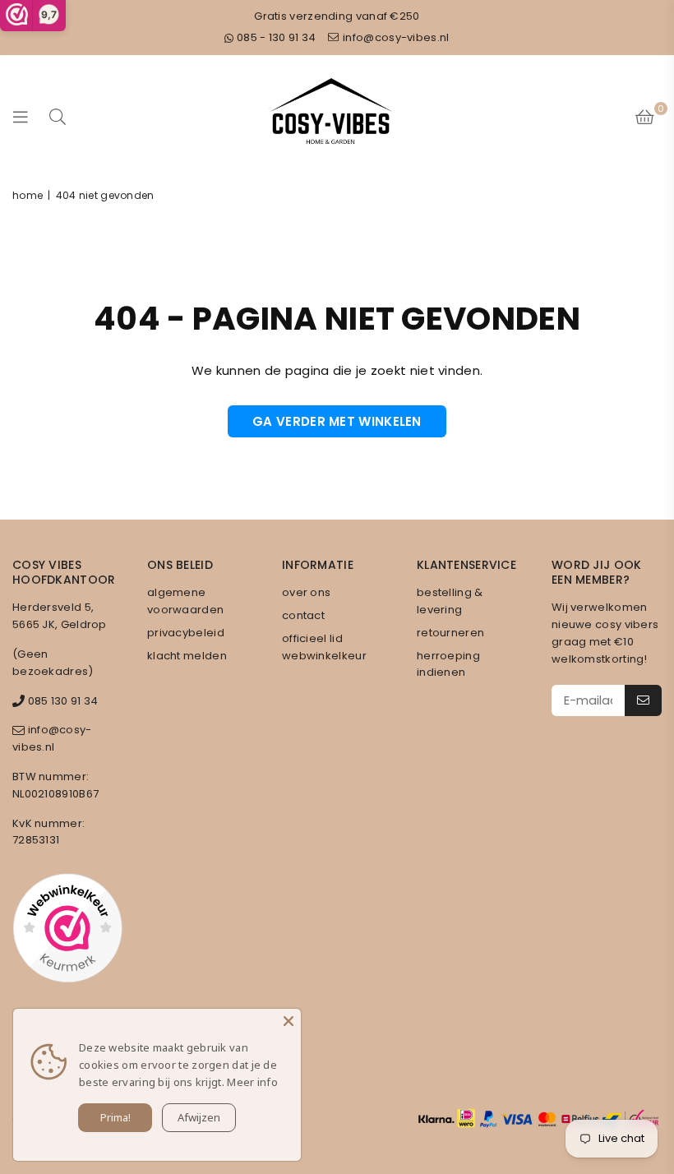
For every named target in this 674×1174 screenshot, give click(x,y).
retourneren (450, 632)
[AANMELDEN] (643, 700)
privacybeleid (185, 632)
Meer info (252, 1082)
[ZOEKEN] (57, 116)
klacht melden (187, 655)
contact (303, 615)
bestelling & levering (450, 601)
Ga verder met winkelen (337, 421)
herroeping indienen (448, 664)
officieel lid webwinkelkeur (324, 647)
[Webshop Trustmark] (67, 931)
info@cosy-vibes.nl (395, 37)
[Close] (288, 1021)
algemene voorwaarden (185, 601)
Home (27, 195)
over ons (306, 592)
